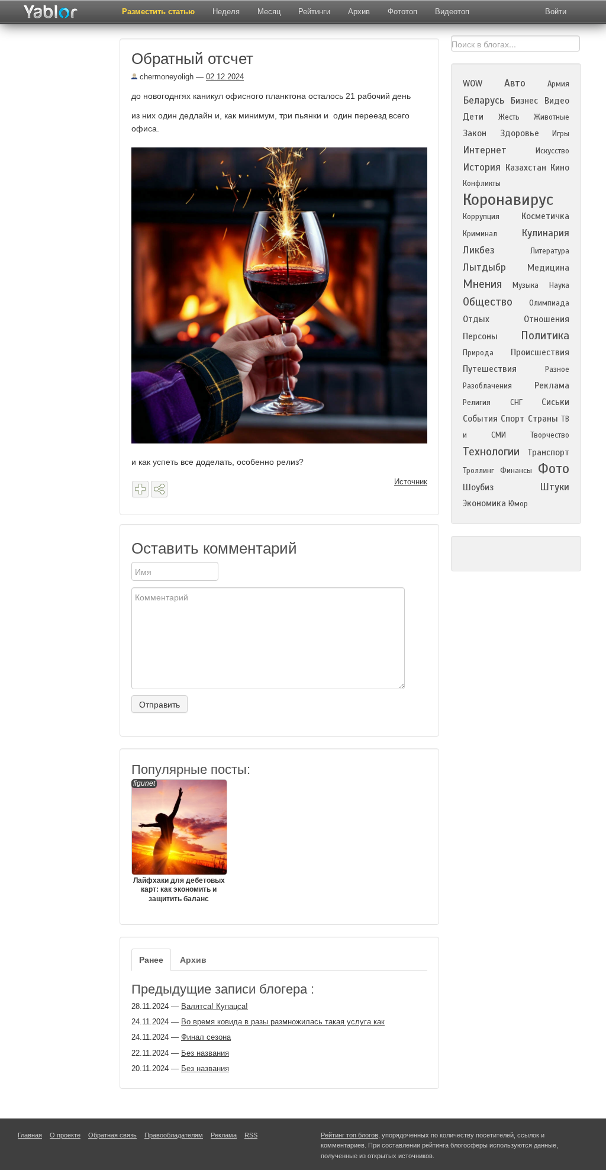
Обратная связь (112, 1135)
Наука (559, 285)
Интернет (485, 150)
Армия (558, 84)
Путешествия (490, 369)
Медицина (548, 267)
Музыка (525, 285)
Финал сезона (206, 1037)
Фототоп (402, 11)
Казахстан (525, 167)
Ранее (151, 960)
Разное (557, 369)
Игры (560, 134)
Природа (478, 353)
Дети (473, 116)
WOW (472, 83)
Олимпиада (549, 303)
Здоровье (519, 133)
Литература (549, 251)
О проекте (65, 1135)
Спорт (512, 418)
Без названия (205, 1053)
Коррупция (481, 216)
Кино (559, 167)
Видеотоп (452, 11)
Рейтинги (314, 11)
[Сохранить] (140, 489)
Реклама (551, 385)
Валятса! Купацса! (214, 1006)
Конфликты (482, 183)
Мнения (482, 284)
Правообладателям (173, 1135)
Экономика (484, 503)
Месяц (269, 11)
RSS (250, 1135)
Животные (551, 117)
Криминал (480, 234)
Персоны (480, 336)
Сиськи (555, 402)
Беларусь (483, 100)
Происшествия (540, 352)
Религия (477, 402)
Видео (556, 100)
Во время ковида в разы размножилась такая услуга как (283, 1021)
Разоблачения (487, 386)
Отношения (546, 319)
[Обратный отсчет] (283, 294)
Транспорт (548, 452)
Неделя (226, 11)
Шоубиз (478, 487)
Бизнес (524, 100)
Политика (545, 335)
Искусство (552, 151)
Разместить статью (158, 11)
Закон (474, 133)
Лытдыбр (484, 267)
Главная (30, 1135)
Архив (359, 11)
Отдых (476, 319)
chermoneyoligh (165, 76)
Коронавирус (508, 199)
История (482, 167)
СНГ (516, 402)
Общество (487, 301)
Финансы (516, 470)
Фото (553, 468)
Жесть (509, 117)
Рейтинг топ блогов (349, 1135)
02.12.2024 (225, 76)
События (480, 418)
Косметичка (545, 216)
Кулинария (545, 233)
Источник (410, 481)
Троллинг (478, 470)
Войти (555, 11)
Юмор (518, 504)
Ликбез (479, 250)
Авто (515, 83)
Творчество (549, 435)
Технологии (491, 451)
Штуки (554, 487)
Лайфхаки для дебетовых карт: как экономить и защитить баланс (179, 841)
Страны (543, 418)
